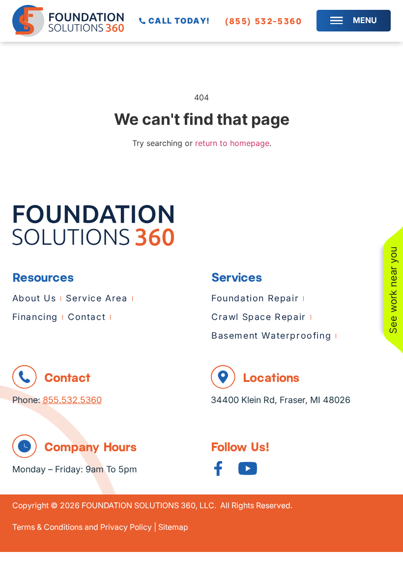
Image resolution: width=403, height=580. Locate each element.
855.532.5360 (72, 399)
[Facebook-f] (218, 468)
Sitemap (173, 527)
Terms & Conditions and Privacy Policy (82, 527)
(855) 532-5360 (263, 21)
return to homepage (232, 143)
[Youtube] (248, 468)
